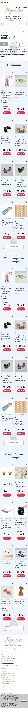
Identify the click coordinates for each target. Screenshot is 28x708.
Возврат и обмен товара (8, 691)
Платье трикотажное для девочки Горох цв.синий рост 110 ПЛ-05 (20, 524)
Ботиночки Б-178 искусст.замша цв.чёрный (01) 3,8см (6, 141)
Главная (3, 671)
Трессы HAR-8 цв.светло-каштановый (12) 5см (20, 604)
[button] (14, 246)
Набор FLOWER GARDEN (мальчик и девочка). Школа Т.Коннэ (20, 142)
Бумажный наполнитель (8, 675)
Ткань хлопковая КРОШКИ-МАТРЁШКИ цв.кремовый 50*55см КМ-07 (20, 225)
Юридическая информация (12, 648)
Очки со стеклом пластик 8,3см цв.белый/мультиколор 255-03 (6, 526)
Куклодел (16, 10)
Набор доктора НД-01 (6, 564)
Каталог (6, 2)
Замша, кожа (4, 677)
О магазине (4, 689)
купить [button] (8, 112)
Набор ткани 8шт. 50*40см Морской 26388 (20, 565)
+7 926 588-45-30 (8, 660)
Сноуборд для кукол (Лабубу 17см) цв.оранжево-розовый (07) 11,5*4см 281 (5, 606)
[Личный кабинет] (21, 2)
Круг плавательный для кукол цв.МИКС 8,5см (7, 223)
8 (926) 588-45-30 (14, 19)
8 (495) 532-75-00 (14, 16)
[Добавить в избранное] (11, 72)
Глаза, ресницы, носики (8, 681)
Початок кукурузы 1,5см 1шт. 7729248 (6, 483)
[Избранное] (17, 2)
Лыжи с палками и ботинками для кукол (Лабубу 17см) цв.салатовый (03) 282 (21, 94)
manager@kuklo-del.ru (9, 658)
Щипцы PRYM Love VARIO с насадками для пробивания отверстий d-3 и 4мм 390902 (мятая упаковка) (7, 97)
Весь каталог (5, 683)
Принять (23, 701)
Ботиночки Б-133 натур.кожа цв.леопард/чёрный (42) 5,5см (20, 183)
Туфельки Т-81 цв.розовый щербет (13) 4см (6, 182)
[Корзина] (25, 2)
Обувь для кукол (6, 679)
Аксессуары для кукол (7, 673)
